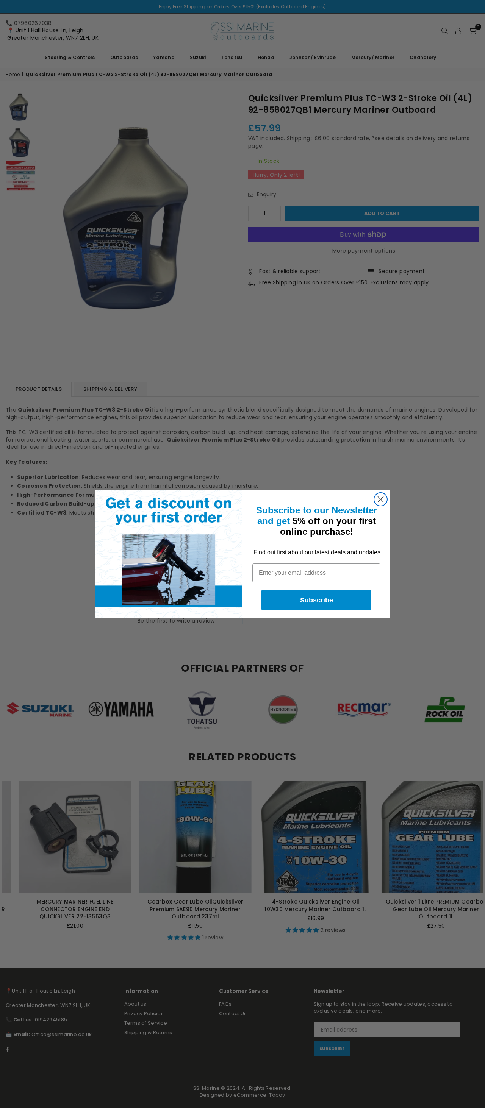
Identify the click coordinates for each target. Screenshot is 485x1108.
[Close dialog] (380, 499)
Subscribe (316, 600)
